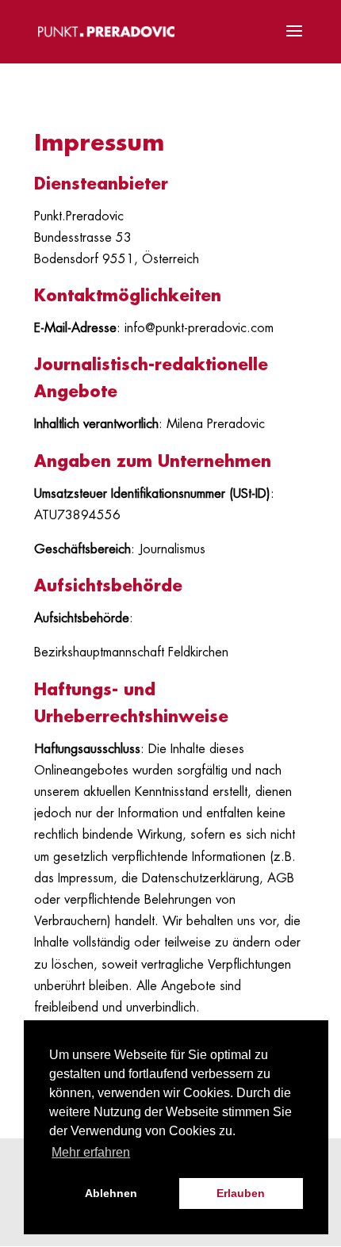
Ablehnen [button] (111, 1193)
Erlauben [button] (240, 1193)
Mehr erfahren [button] (91, 1152)
